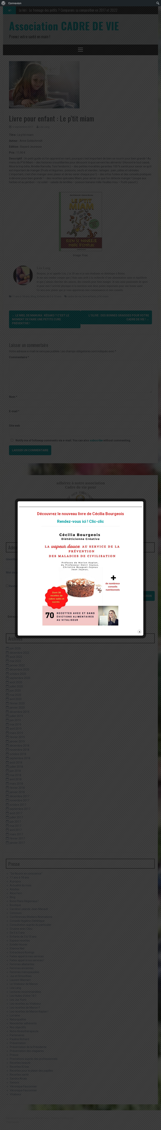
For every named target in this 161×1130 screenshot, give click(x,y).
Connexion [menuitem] (14, 3)
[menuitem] (3, 3)
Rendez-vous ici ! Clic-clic (80, 521)
